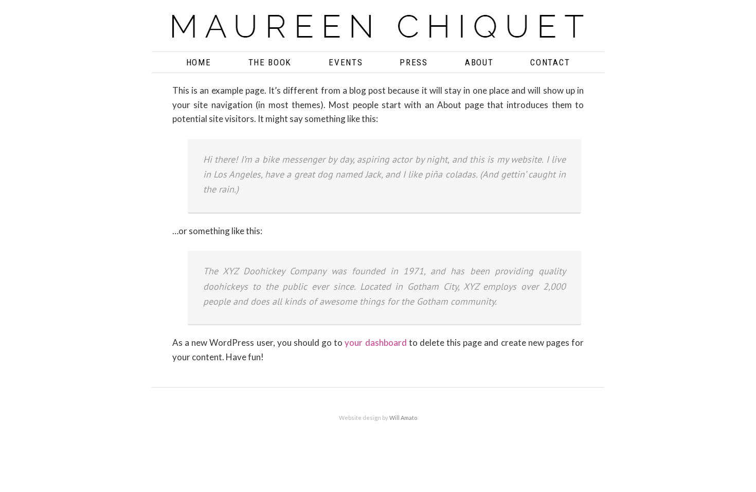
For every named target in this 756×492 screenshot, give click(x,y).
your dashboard (375, 342)
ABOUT (479, 62)
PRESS (414, 62)
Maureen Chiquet (378, 29)
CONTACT (550, 62)
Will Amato (403, 417)
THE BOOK (270, 62)
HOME (198, 62)
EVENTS (346, 62)
